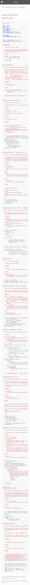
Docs (3, 7)
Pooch (16, 2)
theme (16, 581)
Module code (9, 7)
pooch (16, 7)
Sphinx (9, 581)
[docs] (26, 44)
